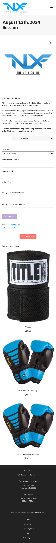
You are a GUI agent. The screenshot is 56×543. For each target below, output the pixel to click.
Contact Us (15, 224)
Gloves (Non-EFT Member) (28, 454)
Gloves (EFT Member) (28, 391)
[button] (50, 42)
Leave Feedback (8, 227)
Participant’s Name (10, 159)
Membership (7, 137)
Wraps (28, 327)
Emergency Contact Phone (13, 204)
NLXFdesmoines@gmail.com (34, 123)
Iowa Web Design (36, 513)
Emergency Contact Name (13, 193)
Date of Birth (7, 171)
